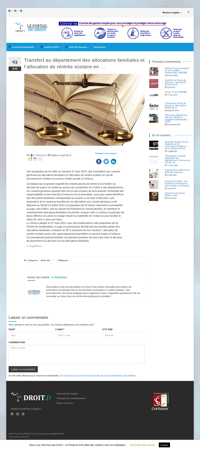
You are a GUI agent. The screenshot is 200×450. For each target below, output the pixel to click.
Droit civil (45, 260)
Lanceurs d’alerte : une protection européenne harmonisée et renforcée (177, 183)
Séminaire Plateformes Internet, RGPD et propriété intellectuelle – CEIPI (176, 118)
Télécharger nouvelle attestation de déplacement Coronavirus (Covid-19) (177, 159)
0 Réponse (63, 260)
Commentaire (17, 342)
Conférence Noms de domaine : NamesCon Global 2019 (175, 105)
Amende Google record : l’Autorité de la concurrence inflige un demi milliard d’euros (177, 145)
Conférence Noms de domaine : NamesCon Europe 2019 (175, 82)
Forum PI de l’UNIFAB (176, 91)
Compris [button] (164, 444)
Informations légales (67, 393)
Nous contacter (65, 403)
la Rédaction (39, 155)
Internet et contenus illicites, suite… (175, 194)
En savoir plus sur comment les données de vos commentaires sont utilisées (98, 375)
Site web (107, 329)
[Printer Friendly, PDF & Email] (35, 158)
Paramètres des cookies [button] (142, 444)
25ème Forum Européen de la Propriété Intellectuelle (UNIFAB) (177, 70)
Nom (12, 329)
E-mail (59, 329)
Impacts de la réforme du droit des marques (177, 171)
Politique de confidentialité (71, 398)
